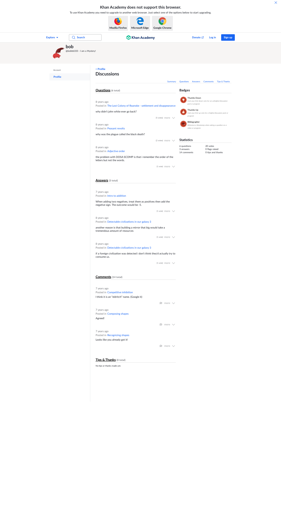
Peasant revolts (116, 128)
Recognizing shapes (118, 335)
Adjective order (116, 151)
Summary (171, 82)
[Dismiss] (275, 2)
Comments (208, 82)
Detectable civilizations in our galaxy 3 (129, 222)
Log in (212, 37)
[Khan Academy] (140, 37)
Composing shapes (118, 314)
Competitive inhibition (120, 292)
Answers (196, 82)
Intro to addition (116, 196)
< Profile (100, 69)
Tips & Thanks (223, 82)
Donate (196, 37)
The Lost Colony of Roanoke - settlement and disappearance (141, 105)
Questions (184, 82)
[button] (58, 53)
